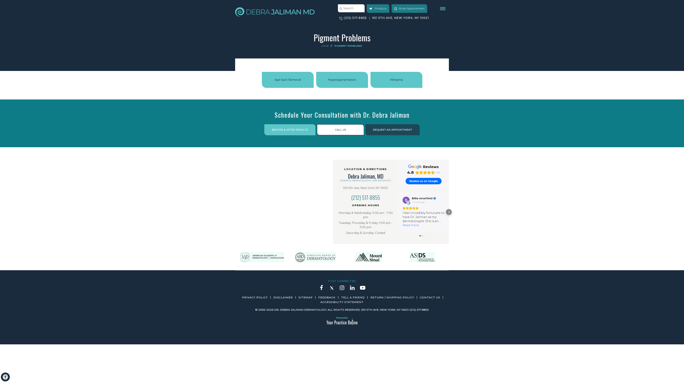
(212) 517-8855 (355, 18)
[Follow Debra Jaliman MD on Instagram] (342, 289)
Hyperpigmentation (342, 79)
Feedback (326, 297)
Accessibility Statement (342, 302)
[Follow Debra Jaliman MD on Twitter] (331, 289)
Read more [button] (411, 225)
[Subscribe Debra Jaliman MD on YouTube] (362, 289)
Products (380, 8)
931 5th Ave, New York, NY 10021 (400, 18)
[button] (398, 212)
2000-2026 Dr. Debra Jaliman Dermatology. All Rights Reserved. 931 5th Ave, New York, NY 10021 (333, 309)
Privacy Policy (255, 297)
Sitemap (306, 297)
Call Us (340, 129)
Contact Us (430, 297)
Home (325, 46)
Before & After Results (290, 129)
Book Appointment (411, 8)
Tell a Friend (353, 297)
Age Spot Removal (287, 79)
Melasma (396, 79)
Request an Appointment (392, 129)
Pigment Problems (348, 46)
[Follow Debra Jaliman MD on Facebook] (321, 289)
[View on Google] (406, 200)
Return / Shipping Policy (392, 297)
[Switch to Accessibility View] (5, 377)
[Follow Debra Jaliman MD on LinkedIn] (352, 289)
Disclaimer (283, 297)
